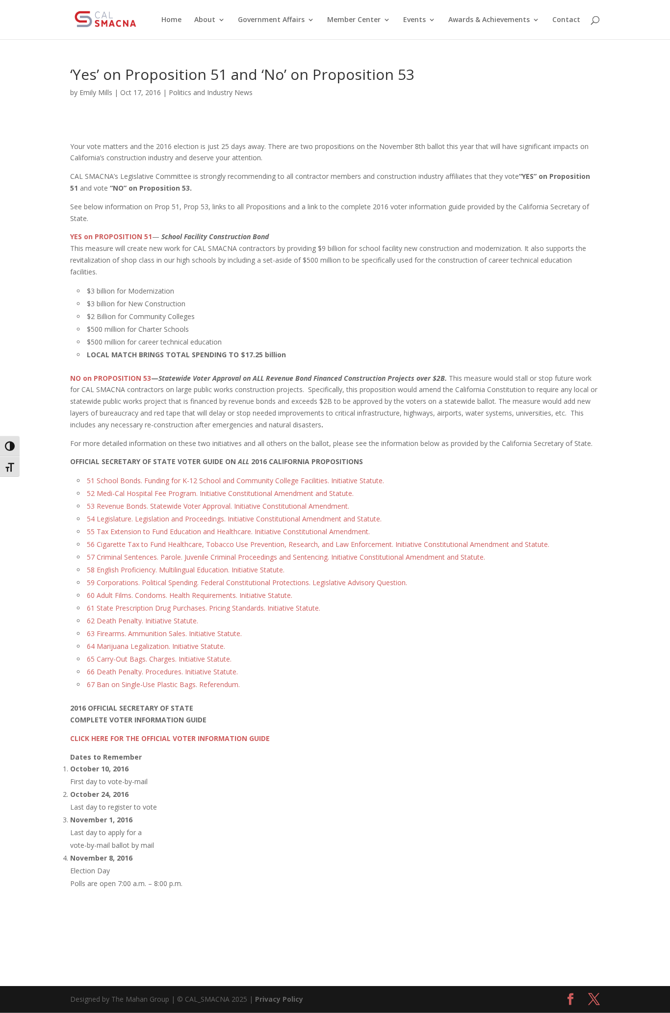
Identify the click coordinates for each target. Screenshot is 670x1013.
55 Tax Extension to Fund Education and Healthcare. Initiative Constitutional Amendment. (228, 531)
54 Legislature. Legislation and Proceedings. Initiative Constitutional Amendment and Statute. (234, 518)
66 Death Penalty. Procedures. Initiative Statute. (162, 671)
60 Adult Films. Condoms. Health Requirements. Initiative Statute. (189, 595)
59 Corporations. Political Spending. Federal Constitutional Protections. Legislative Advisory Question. (247, 582)
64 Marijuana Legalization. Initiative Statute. (156, 646)
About (204, 20)
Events (414, 20)
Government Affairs (271, 20)
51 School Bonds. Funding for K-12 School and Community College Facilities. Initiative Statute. (235, 480)
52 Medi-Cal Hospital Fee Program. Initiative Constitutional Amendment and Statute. (220, 493)
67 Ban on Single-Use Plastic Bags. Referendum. (163, 684)
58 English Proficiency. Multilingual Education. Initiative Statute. (185, 569)
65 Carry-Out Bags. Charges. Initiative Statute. (159, 659)
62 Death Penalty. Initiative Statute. (142, 620)
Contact (566, 20)
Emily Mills (95, 92)
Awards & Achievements (489, 20)
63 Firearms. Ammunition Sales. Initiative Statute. (164, 633)
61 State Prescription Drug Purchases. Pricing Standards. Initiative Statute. (203, 608)
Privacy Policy (279, 999)
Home (171, 20)
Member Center (354, 20)
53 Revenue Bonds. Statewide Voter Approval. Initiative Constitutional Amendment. (218, 506)
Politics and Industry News (211, 92)
